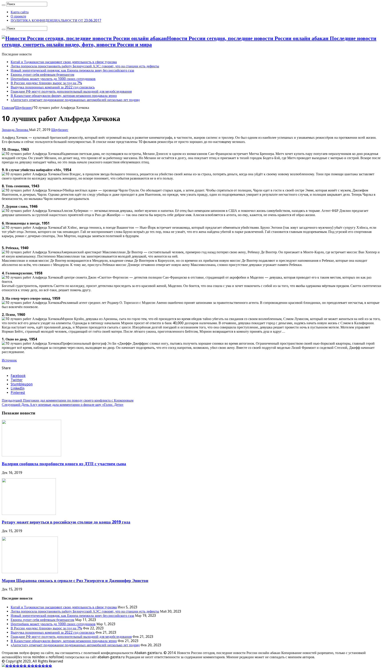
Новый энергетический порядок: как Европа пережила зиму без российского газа (72, 70)
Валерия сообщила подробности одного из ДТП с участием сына (64, 463)
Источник (9, 360)
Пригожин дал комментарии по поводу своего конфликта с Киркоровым (67, 400)
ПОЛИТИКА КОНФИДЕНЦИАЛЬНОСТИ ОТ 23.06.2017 (56, 20)
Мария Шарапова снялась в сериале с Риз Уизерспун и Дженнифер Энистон (75, 580)
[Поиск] (3, 5)
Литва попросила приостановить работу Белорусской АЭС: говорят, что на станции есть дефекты (85, 66)
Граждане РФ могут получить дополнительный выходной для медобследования (71, 91)
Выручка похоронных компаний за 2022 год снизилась (53, 87)
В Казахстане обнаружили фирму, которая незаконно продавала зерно (64, 96)
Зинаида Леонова (15, 130)
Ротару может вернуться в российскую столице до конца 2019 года (66, 522)
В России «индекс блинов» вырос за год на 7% (46, 83)
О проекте (18, 16)
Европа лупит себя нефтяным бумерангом (42, 74)
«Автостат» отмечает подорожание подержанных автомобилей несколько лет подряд (75, 100)
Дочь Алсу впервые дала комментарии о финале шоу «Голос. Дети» (62, 404)
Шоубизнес (23, 107)
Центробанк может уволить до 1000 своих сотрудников (53, 79)
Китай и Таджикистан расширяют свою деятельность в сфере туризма (64, 62)
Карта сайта (20, 12)
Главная (8, 107)
